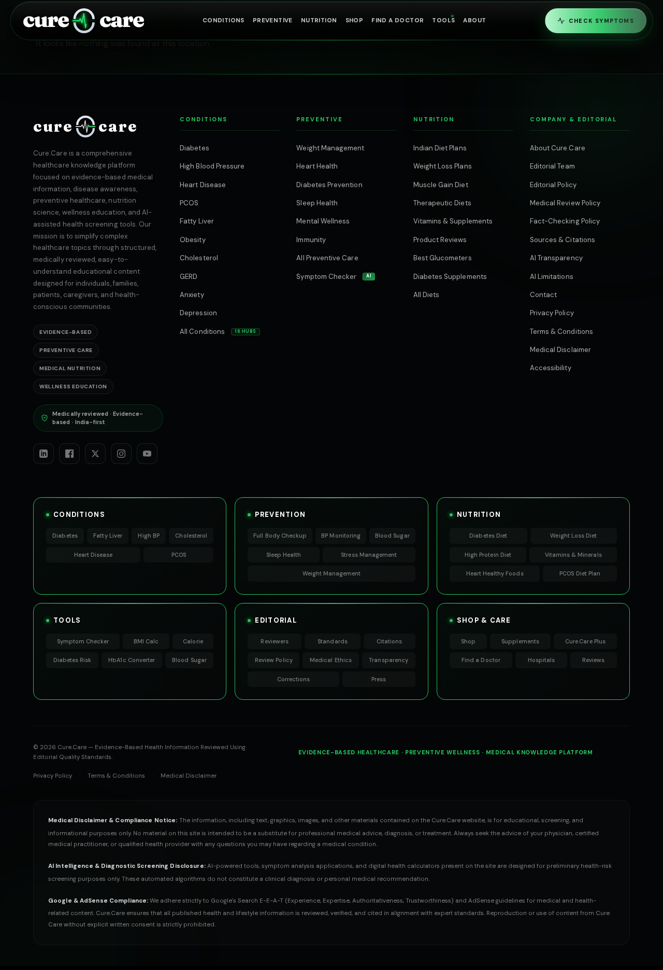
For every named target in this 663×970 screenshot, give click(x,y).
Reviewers (275, 641)
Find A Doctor (397, 20)
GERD (188, 276)
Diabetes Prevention (329, 184)
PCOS (189, 203)
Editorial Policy (553, 184)
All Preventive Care (327, 258)
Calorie (193, 641)
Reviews (593, 660)
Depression (198, 312)
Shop (354, 20)
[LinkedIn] (43, 453)
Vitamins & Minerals (573, 554)
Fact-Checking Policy (565, 221)
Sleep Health (317, 203)
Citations (389, 641)
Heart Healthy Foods (495, 573)
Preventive (273, 20)
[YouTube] (147, 453)
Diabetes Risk (72, 660)
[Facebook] (69, 453)
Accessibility (550, 367)
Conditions (223, 20)
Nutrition (319, 20)
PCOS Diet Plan (579, 573)
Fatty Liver (197, 221)
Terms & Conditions (561, 331)
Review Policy (274, 660)
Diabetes (194, 148)
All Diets (426, 294)
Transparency (388, 660)
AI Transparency (556, 258)
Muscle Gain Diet (440, 184)
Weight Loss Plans (442, 166)
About (474, 20)
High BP (148, 535)
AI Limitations (551, 276)
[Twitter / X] (95, 453)
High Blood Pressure (212, 166)
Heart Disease (203, 184)
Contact (543, 294)
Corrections (293, 679)
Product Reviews (440, 239)
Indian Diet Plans (440, 148)
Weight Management (330, 148)
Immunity (311, 239)
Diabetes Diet (488, 535)
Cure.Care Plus (585, 641)
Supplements (520, 641)
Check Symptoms (601, 20)
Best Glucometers (442, 258)
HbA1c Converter (131, 660)
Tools (443, 20)
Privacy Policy (552, 312)
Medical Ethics (331, 660)
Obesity (192, 239)
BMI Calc (146, 641)
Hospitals (541, 660)
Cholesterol (199, 258)
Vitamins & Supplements (453, 221)
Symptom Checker (333, 276)
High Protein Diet (488, 554)
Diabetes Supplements (450, 276)
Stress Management (369, 554)
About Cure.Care (557, 148)
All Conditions (218, 331)
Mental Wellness (323, 221)
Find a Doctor (481, 660)
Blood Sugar (392, 535)
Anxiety (192, 294)
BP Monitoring (341, 535)
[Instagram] (121, 453)
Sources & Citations (562, 239)
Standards (333, 641)
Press (378, 679)
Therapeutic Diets (442, 203)
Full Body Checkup (280, 535)
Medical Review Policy (565, 203)
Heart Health (317, 166)
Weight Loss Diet (573, 535)
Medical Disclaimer (560, 349)
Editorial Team (552, 166)
